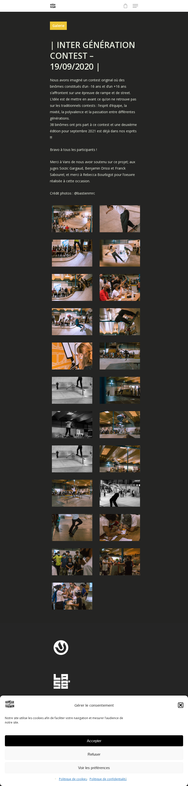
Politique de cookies (73, 779)
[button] (180, 705)
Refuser (94, 754)
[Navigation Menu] (135, 5)
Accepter (94, 741)
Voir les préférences (94, 768)
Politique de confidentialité (108, 779)
